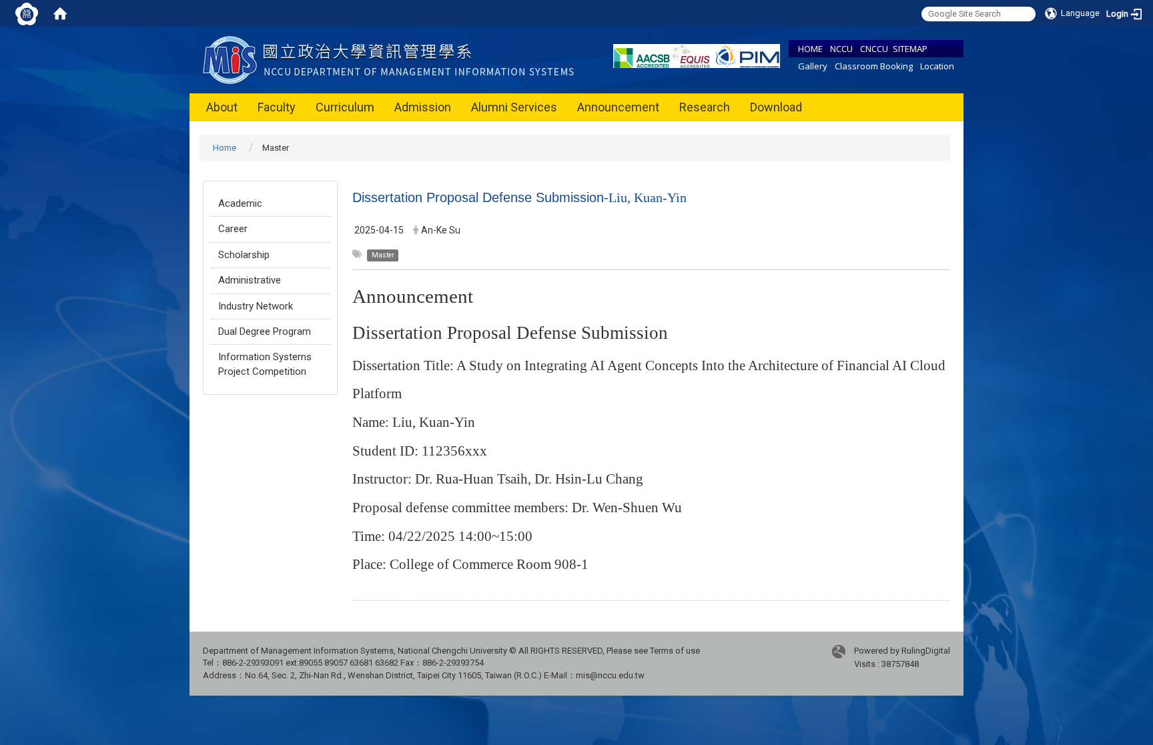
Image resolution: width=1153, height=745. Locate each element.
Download (776, 107)
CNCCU (874, 49)
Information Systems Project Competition (265, 364)
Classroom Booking (874, 66)
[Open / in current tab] (391, 59)
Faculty (277, 107)
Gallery (812, 66)
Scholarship (244, 255)
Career (233, 229)
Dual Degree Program (264, 331)
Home (224, 148)
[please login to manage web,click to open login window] (26, 13)
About (222, 107)
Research (704, 107)
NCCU (841, 49)
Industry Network (255, 306)
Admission (422, 107)
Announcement (618, 107)
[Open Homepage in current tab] (60, 13)
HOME (810, 49)
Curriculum (345, 107)
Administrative (249, 280)
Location (937, 66)
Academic (240, 203)
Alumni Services (514, 107)
